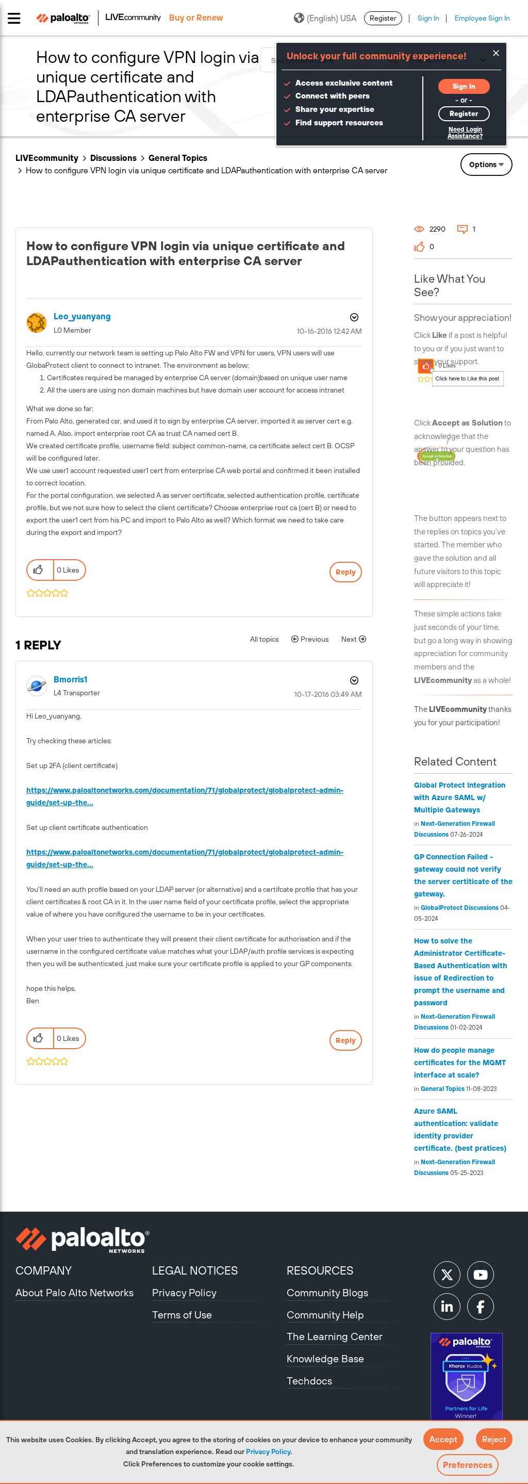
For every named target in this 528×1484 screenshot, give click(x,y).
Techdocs (309, 1381)
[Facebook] (480, 1306)
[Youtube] (480, 1274)
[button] (443, 1439)
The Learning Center (335, 1336)
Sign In (428, 18)
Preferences (467, 1465)
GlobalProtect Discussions (460, 907)
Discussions (113, 157)
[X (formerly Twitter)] (447, 1274)
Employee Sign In (482, 18)
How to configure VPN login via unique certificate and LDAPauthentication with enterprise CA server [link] (206, 170)
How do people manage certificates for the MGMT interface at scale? (460, 1062)
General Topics (177, 157)
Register (383, 18)
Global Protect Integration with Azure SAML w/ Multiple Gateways (459, 797)
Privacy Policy (268, 1451)
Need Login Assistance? (465, 133)
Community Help (325, 1314)
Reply (346, 572)
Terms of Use (182, 1314)
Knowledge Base (325, 1358)
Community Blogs (327, 1292)
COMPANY (43, 1270)
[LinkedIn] (447, 1306)
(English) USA (331, 18)
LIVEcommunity (46, 157)
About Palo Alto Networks (74, 1292)
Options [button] (483, 164)
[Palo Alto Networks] (82, 1240)
